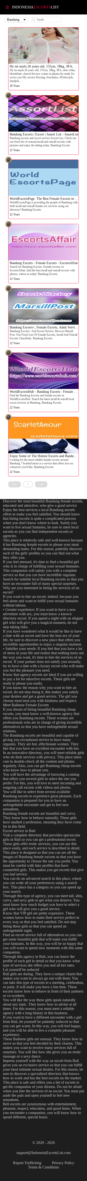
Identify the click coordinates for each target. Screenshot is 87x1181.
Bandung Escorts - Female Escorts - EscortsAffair (44, 263)
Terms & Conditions (43, 1167)
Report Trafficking (27, 1163)
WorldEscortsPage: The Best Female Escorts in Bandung (48, 198)
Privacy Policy (63, 1163)
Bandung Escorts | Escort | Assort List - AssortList (44, 134)
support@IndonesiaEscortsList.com (43, 1153)
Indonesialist (35, 7)
